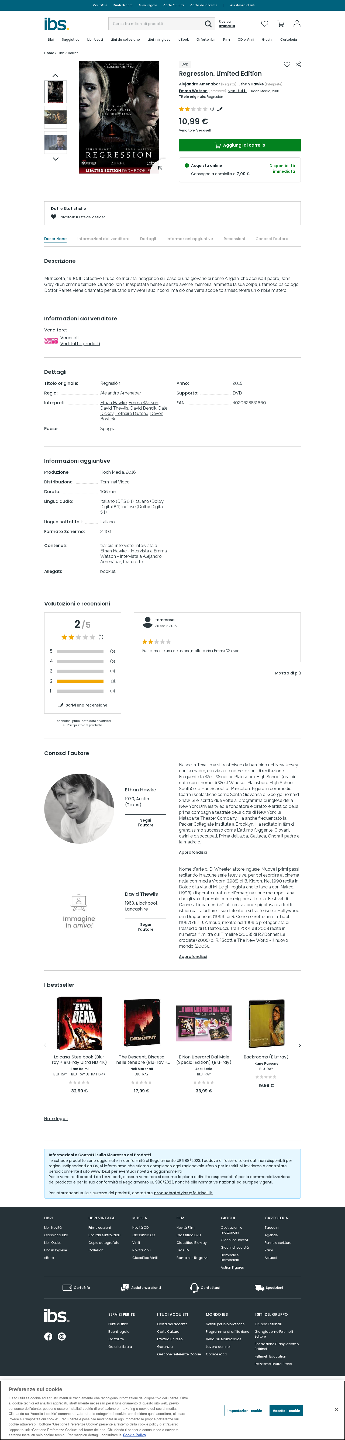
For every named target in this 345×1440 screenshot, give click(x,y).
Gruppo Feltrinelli (268, 1324)
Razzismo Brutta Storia (273, 1364)
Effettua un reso (169, 1339)
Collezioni (96, 1250)
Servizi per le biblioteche (225, 1324)
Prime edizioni (99, 1227)
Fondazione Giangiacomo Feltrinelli (277, 1346)
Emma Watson (193, 91)
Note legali (56, 1119)
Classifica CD (143, 1235)
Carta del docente (203, 5)
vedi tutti (237, 91)
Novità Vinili (141, 1250)
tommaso (165, 619)
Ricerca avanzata (227, 23)
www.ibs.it (100, 1171)
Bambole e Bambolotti (230, 1257)
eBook (49, 1257)
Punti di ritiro (122, 5)
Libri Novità (53, 1227)
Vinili (136, 1242)
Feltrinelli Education (270, 1356)
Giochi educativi (234, 1240)
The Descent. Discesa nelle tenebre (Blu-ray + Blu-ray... (141, 1059)
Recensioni (234, 238)
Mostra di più (288, 673)
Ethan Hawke (251, 84)
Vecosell (203, 130)
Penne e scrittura (278, 1242)
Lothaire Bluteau (131, 413)
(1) (101, 637)
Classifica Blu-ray (192, 1242)
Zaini (269, 1250)
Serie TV (183, 1250)
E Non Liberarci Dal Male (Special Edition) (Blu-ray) (204, 1059)
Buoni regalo (148, 5)
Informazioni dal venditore (103, 238)
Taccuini (272, 1227)
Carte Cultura (173, 5)
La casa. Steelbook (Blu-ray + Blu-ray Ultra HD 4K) (79, 1059)
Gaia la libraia (120, 1346)
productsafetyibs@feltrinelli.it (183, 1193)
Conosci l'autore (272, 238)
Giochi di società (235, 1247)
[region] (172, 1410)
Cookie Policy (134, 1434)
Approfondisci (193, 852)
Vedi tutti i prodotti (80, 344)
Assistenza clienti (242, 5)
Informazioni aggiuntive (190, 238)
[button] (208, 24)
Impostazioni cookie (244, 1410)
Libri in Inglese (55, 1250)
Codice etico (216, 1354)
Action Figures (232, 1267)
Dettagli (148, 238)
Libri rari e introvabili (104, 1235)
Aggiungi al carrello (243, 145)
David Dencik (143, 408)
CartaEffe (100, 5)
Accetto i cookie (286, 1410)
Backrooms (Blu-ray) (266, 1057)
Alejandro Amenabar (199, 84)
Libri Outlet (52, 1242)
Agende (271, 1235)
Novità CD (140, 1227)
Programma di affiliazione (227, 1331)
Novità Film (186, 1227)
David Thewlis (114, 408)
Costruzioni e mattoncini (231, 1230)
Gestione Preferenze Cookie (179, 1354)
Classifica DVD (189, 1235)
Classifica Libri (56, 1235)
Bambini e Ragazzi (192, 1257)
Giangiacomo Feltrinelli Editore (274, 1334)
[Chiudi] (336, 1409)
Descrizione (55, 238)
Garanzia (165, 1346)
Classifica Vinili (145, 1257)
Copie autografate (103, 1242)
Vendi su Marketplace (223, 1339)
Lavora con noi (218, 1346)
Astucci (271, 1257)
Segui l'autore (146, 823)
